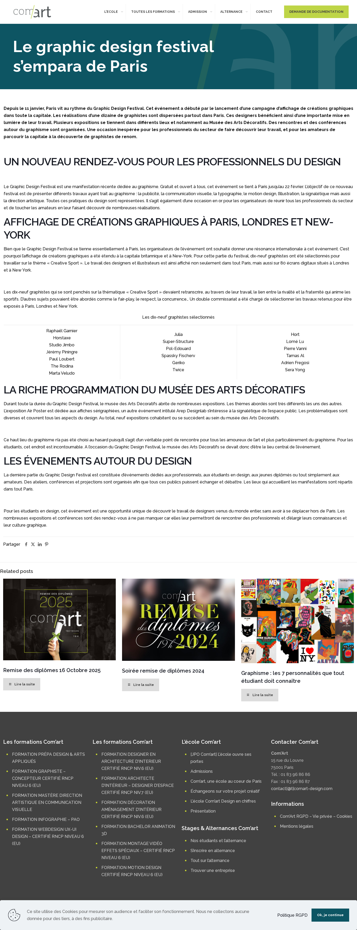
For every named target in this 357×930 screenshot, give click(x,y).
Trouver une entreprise (213, 870)
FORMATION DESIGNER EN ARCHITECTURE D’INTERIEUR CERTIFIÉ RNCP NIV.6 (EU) (131, 761)
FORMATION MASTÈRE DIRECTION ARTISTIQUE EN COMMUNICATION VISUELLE (47, 802)
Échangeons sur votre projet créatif (225, 791)
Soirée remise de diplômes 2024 (163, 671)
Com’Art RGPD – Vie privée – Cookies (316, 816)
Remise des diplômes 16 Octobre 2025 (52, 670)
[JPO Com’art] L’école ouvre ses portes (221, 758)
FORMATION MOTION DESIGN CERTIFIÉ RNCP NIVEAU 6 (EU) (132, 871)
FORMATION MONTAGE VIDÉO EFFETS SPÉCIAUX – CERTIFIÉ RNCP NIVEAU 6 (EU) (138, 850)
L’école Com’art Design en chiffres (223, 801)
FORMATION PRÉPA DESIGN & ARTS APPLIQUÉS (48, 758)
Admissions (202, 771)
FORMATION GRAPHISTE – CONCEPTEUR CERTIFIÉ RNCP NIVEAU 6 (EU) (42, 778)
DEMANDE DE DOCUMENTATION (316, 12)
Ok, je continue (330, 915)
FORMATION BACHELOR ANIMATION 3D (138, 830)
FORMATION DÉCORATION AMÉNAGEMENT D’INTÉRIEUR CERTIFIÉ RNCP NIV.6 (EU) (131, 809)
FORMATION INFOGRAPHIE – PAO (46, 819)
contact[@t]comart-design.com (301, 788)
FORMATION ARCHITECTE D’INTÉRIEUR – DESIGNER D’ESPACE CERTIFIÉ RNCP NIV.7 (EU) (137, 785)
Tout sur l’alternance (210, 860)
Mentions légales (296, 826)
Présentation (203, 811)
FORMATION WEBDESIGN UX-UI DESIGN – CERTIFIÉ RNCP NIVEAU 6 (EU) (48, 836)
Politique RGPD (292, 915)
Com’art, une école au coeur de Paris (226, 781)
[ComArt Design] (32, 12)
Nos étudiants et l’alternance (218, 840)
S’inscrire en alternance (213, 850)
